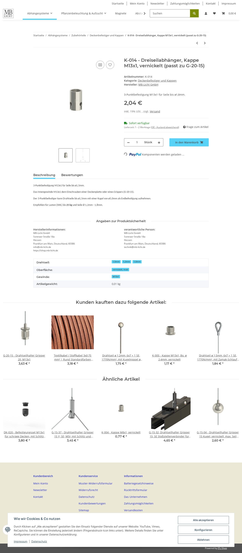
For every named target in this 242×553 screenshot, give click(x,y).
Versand (155, 111)
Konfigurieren (203, 529)
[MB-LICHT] (8, 13)
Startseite (118, 3)
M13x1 (116, 276)
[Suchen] (194, 13)
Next (233, 340)
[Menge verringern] (128, 142)
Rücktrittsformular (135, 490)
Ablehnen (203, 539)
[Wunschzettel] (214, 13)
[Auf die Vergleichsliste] (100, 65)
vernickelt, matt (120, 269)
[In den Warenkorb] (36, 55)
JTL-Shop (222, 548)
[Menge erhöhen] (159, 142)
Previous (9, 340)
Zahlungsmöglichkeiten (185, 3)
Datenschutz (87, 497)
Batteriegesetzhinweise (139, 483)
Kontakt (211, 3)
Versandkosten (133, 510)
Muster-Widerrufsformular (95, 483)
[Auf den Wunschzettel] (110, 65)
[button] (206, 13)
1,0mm (137, 261)
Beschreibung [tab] (44, 175)
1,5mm (116, 261)
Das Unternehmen (135, 497)
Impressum (229, 3)
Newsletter (157, 3)
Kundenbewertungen (92, 503)
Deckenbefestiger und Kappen (157, 80)
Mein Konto (137, 3)
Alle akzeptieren (203, 520)
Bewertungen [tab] (72, 175)
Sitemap (84, 510)
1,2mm (126, 261)
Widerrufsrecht (88, 490)
